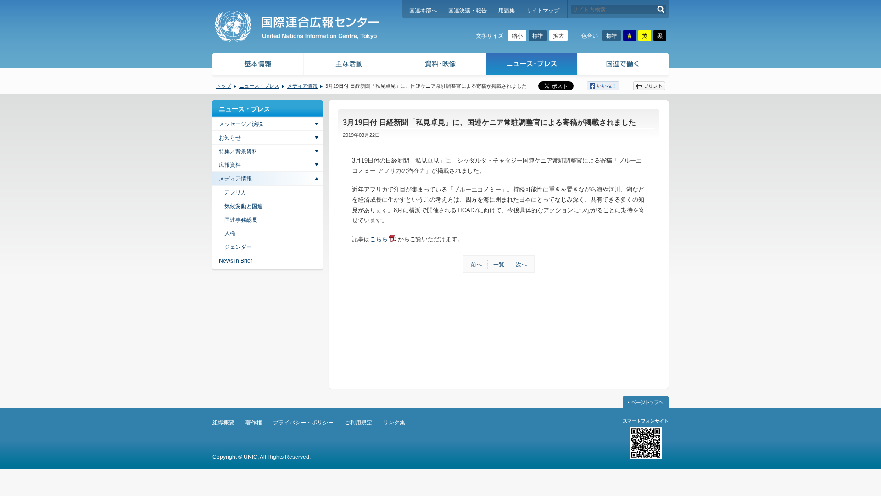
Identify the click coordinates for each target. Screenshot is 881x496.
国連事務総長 (240, 220)
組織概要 (223, 422)
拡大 (558, 36)
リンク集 (394, 422)
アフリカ (235, 192)
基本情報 (257, 65)
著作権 (253, 422)
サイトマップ (542, 10)
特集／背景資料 (238, 151)
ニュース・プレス (532, 65)
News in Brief (235, 261)
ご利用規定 (358, 422)
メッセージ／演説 (241, 124)
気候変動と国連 (243, 206)
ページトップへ (646, 402)
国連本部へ (423, 10)
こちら (379, 239)
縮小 (517, 36)
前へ (476, 264)
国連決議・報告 (467, 10)
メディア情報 (302, 86)
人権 (229, 233)
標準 (537, 36)
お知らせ (230, 138)
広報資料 (230, 165)
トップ (223, 86)
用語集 (506, 10)
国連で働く (624, 65)
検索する (661, 9)
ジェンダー (238, 247)
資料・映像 (440, 65)
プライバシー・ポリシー (303, 422)
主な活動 (349, 65)
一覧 (498, 264)
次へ (521, 264)
